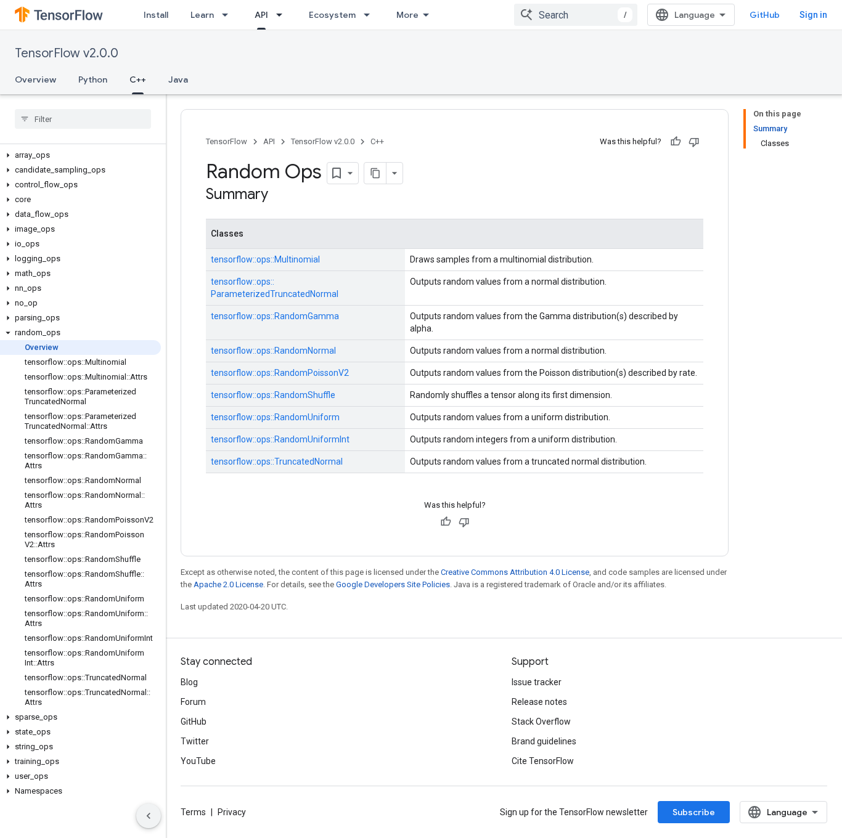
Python (92, 79)
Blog (189, 682)
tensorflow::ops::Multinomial (265, 259)
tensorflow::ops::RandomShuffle (273, 395)
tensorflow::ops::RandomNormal (273, 351)
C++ (137, 79)
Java (178, 79)
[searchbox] (83, 119)
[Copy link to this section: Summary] (280, 195)
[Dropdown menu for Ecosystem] (370, 15)
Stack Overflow (541, 721)
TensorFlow (226, 141)
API (261, 14)
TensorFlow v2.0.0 (66, 53)
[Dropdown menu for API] (283, 15)
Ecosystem (332, 14)
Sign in (813, 15)
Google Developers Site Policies (393, 584)
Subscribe (693, 812)
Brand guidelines (544, 741)
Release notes (539, 702)
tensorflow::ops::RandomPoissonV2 (280, 373)
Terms (193, 812)
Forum (193, 702)
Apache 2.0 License (228, 584)
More (407, 14)
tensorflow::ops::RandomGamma (275, 316)
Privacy (232, 812)
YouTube (198, 761)
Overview (35, 79)
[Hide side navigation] (148, 815)
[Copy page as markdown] (375, 173)
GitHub (765, 14)
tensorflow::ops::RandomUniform (275, 417)
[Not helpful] (694, 141)
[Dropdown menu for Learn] (228, 15)
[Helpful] (675, 141)
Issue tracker (537, 682)
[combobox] (575, 15)
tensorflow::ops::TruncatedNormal (277, 461)
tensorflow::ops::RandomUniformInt (280, 439)
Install (156, 14)
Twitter (195, 741)
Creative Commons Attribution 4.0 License (515, 572)
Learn (202, 14)
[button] (80, 155)
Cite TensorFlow (543, 761)
